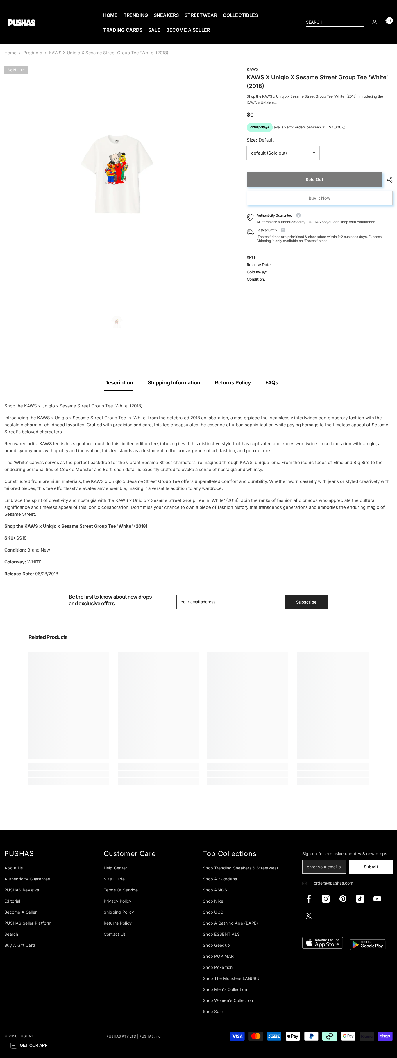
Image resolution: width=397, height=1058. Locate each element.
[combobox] (330, 22)
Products (32, 53)
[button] (29, 1045)
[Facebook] (308, 898)
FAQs (271, 382)
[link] (68, 774)
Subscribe (306, 601)
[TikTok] (360, 898)
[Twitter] (308, 916)
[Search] (335, 22)
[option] (116, 178)
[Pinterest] (343, 898)
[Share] (387, 180)
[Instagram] (325, 898)
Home (10, 53)
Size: (260, 140)
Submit (371, 866)
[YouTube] (377, 898)
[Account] (374, 22)
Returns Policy (233, 382)
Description (118, 382)
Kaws (253, 69)
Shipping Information (174, 382)
